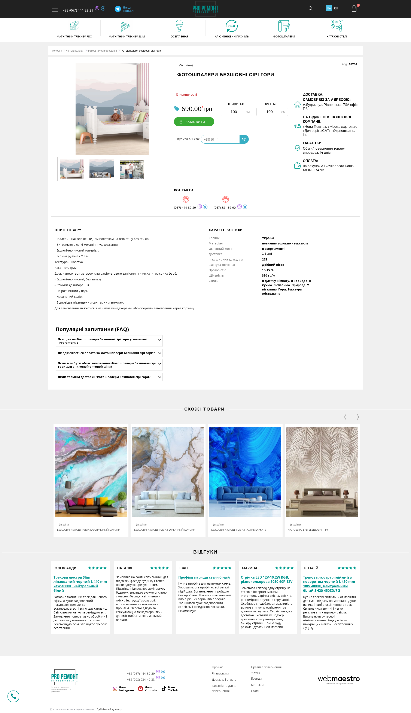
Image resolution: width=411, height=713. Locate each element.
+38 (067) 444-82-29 (78, 10)
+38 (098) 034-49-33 (141, 680)
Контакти (257, 685)
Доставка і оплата (224, 679)
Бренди (256, 678)
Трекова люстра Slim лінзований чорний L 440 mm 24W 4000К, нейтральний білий (80, 584)
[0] (354, 8)
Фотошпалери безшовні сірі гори (141, 50)
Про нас (217, 667)
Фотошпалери (74, 50)
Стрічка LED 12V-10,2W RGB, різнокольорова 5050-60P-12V (266, 579)
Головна (57, 50)
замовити (195, 122)
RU (336, 8)
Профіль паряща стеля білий (204, 577)
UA (329, 8)
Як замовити (220, 673)
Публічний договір (109, 709)
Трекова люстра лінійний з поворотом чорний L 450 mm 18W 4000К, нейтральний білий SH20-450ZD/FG (329, 584)
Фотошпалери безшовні (102, 50)
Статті (255, 691)
